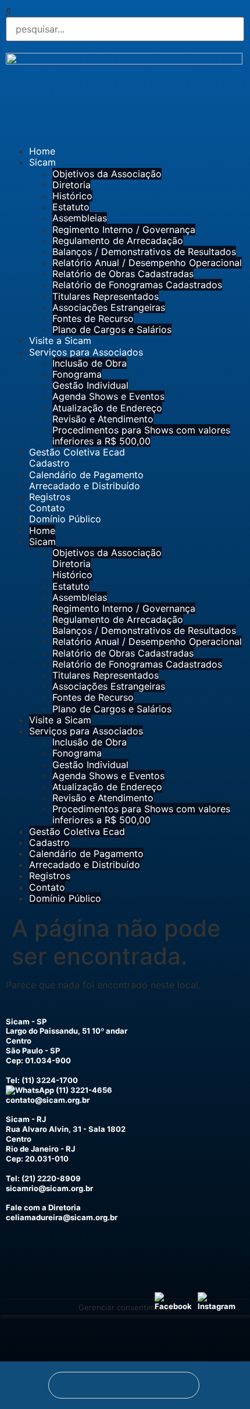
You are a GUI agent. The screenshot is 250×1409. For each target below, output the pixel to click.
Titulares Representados (105, 296)
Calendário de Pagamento (86, 475)
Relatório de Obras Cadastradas (123, 273)
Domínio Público (65, 519)
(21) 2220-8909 (51, 1178)
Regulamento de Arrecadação (117, 240)
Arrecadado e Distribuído (84, 486)
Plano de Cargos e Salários (112, 329)
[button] (125, 11)
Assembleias (79, 218)
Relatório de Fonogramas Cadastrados (137, 285)
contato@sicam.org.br (48, 1100)
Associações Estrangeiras (108, 307)
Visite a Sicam (60, 340)
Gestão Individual (90, 385)
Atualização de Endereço (107, 408)
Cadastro (49, 463)
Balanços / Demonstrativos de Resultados (144, 251)
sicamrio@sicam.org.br (49, 1188)
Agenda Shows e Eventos (108, 396)
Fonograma (77, 374)
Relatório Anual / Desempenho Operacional (147, 262)
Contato (47, 508)
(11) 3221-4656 (83, 1090)
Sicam (42, 162)
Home (42, 151)
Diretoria (71, 185)
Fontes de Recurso (93, 318)
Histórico (72, 196)
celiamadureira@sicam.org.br (61, 1217)
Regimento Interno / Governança (123, 229)
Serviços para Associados (86, 352)
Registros (49, 497)
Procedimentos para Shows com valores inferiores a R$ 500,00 (141, 435)
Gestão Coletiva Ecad (77, 452)
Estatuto (71, 207)
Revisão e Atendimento (102, 419)
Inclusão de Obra (89, 363)
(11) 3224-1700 (50, 1080)
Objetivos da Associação (107, 174)
